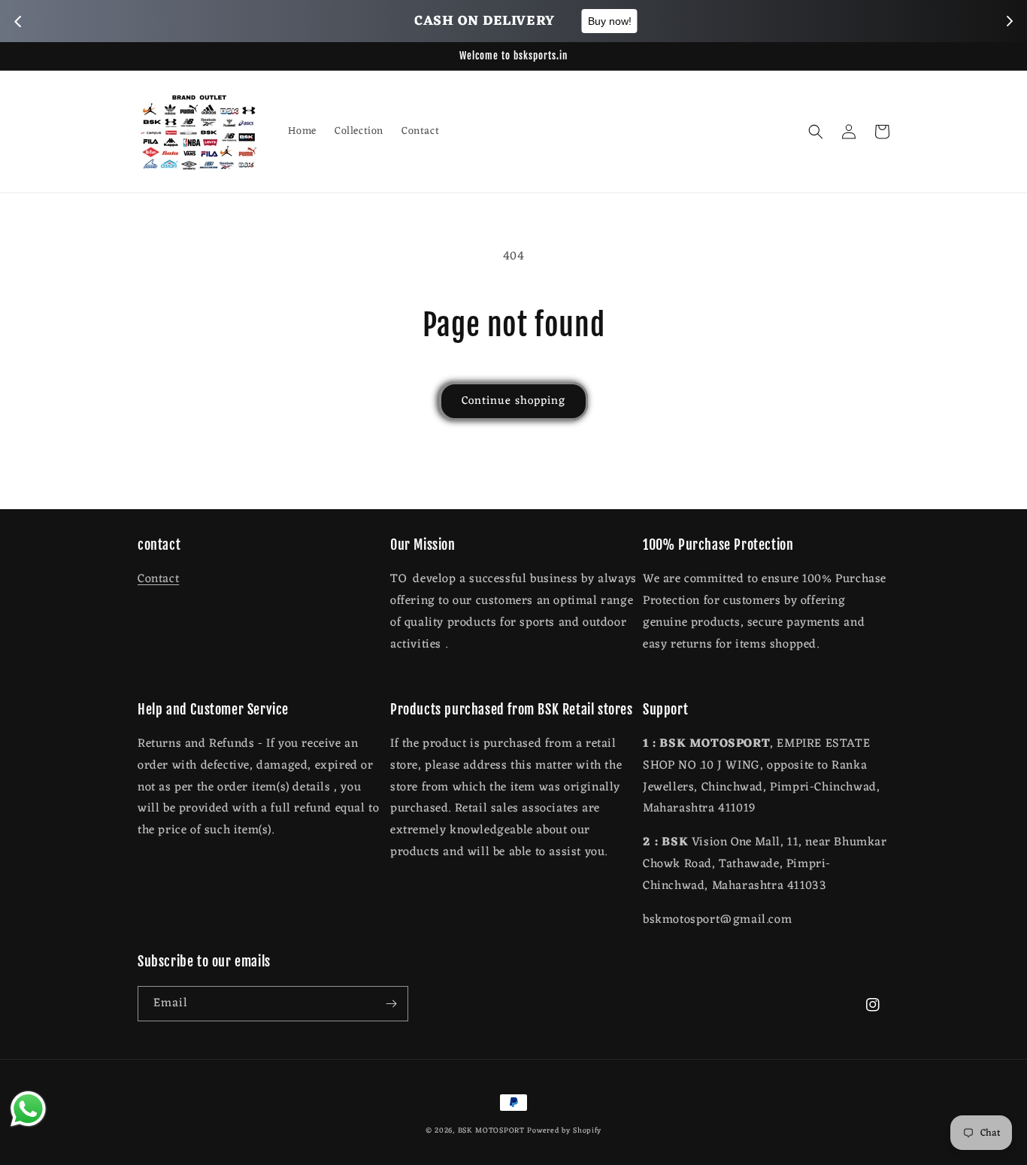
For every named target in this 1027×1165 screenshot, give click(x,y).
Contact (158, 579)
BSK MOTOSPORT (491, 1130)
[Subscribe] (390, 1003)
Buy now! (598, 21)
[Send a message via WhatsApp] (28, 1109)
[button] (815, 131)
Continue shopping (513, 401)
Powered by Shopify (564, 1130)
